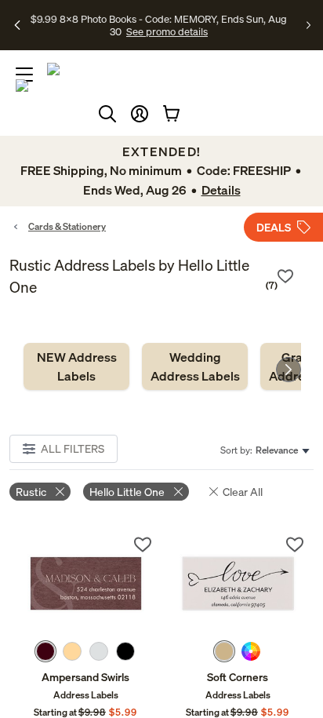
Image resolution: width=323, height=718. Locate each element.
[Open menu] (24, 74)
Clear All (243, 491)
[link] (76, 366)
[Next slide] (288, 369)
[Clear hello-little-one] (178, 492)
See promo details (167, 31)
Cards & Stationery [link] (67, 226)
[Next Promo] (308, 25)
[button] (139, 113)
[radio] (45, 651)
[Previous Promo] (18, 25)
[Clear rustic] (60, 492)
